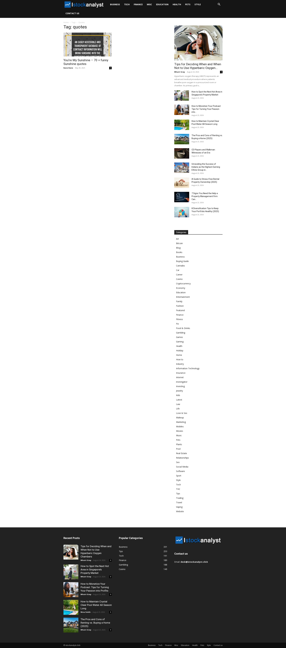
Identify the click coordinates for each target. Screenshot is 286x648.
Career (179, 274)
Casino (179, 279)
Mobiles (180, 426)
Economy (180, 288)
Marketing (181, 422)
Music (179, 435)
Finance (138, 4)
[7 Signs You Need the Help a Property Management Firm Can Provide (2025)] (181, 197)
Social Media (182, 466)
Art (177, 238)
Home (66, 22)
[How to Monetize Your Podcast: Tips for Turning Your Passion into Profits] (181, 110)
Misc (149, 4)
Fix (177, 323)
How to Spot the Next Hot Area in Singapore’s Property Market (95, 569)
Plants (179, 444)
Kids (178, 395)
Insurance (180, 372)
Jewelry (179, 390)
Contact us (72, 13)
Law (178, 404)
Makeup (180, 417)
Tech (127, 4)
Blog (178, 247)
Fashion (180, 305)
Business (115, 4)
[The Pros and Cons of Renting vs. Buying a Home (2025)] (181, 139)
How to (179, 359)
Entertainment (183, 296)
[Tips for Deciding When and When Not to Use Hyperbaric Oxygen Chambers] (198, 42)
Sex (177, 462)
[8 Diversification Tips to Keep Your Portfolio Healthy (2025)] (181, 212)
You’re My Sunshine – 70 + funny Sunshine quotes (85, 62)
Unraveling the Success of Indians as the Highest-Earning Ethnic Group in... (206, 167)
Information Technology (187, 368)
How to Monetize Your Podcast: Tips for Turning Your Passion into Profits (95, 587)
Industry (180, 363)
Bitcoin (179, 243)
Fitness (179, 319)
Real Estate (181, 453)
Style (198, 4)
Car (177, 270)
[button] (219, 4)
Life (178, 408)
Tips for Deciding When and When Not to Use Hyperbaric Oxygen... (197, 66)
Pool (178, 448)
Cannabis (180, 265)
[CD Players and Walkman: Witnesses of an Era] (181, 153)
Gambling (180, 332)
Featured (180, 310)
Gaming (180, 341)
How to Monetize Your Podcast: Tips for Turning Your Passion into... (206, 109)
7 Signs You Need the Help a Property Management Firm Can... (205, 196)
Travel (179, 502)
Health (177, 4)
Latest (179, 399)
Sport (178, 475)
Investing (180, 386)
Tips (178, 493)
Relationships (182, 457)
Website (180, 511)
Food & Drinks (183, 328)
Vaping (179, 506)
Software (180, 471)
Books (179, 252)
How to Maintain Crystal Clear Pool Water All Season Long (96, 605)
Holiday (179, 350)
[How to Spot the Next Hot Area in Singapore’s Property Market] (181, 95)
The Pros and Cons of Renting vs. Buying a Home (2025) (95, 623)
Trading (179, 498)
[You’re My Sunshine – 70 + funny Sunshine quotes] (87, 44)
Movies (179, 431)
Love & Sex (181, 413)
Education (162, 4)
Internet (180, 377)
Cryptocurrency (183, 283)
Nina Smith (86, 612)
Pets (187, 4)
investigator (181, 381)
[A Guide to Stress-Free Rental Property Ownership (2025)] (181, 183)
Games (179, 337)
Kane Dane (68, 68)
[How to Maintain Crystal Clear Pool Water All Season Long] (181, 125)
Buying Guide (182, 261)
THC (178, 489)
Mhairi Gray (179, 72)
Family (179, 301)
